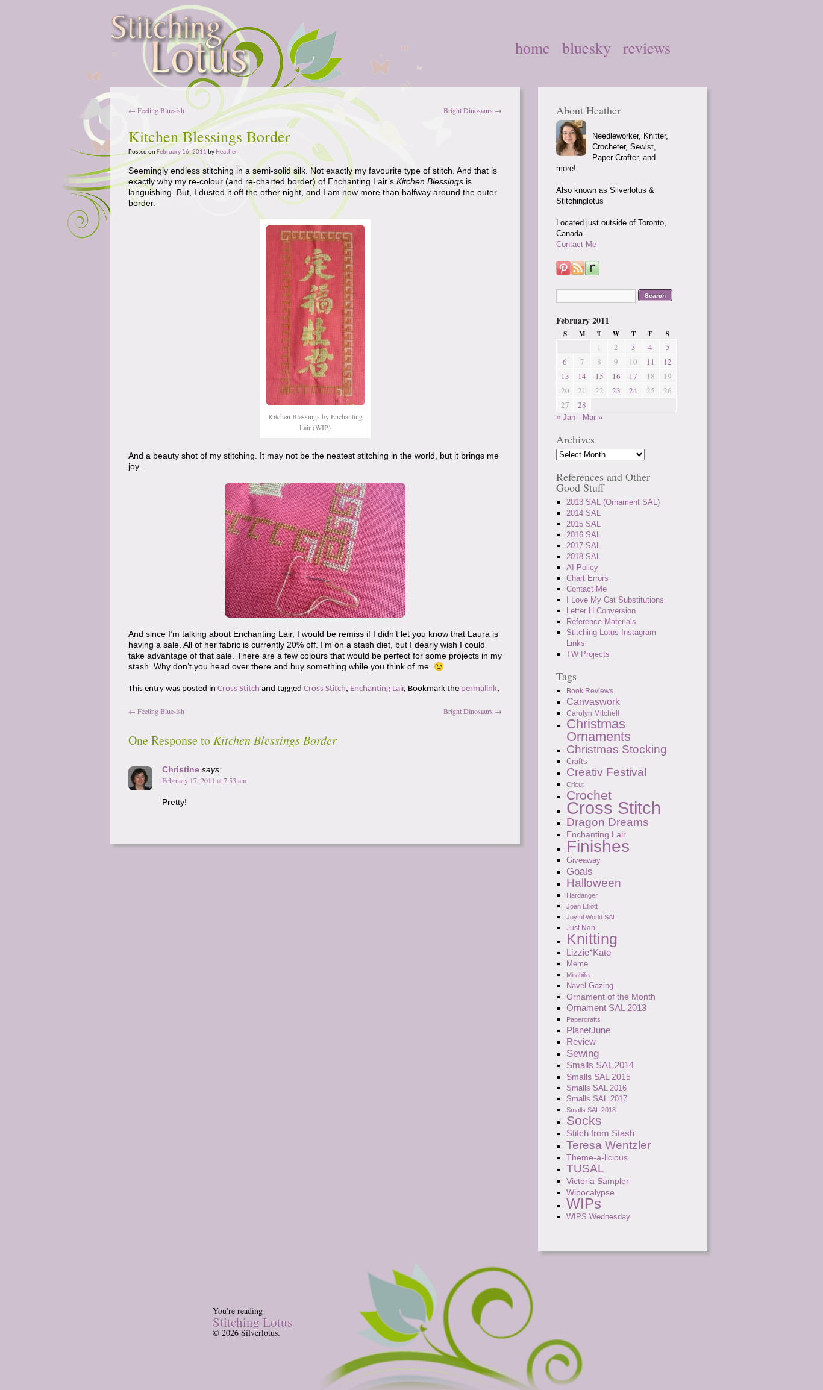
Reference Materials (601, 621)
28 (582, 404)
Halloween (593, 883)
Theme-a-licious (597, 1157)
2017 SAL (583, 545)
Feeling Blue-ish (156, 110)
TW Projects (588, 654)
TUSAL (585, 1168)
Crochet (589, 795)
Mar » (592, 417)
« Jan (565, 417)
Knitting (592, 938)
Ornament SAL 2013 (606, 1008)
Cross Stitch (238, 688)
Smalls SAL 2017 (596, 1098)
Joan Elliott (582, 906)
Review (581, 1041)
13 (565, 376)
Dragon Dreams (607, 822)
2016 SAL (583, 534)
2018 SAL (583, 556)
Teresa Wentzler (608, 1144)
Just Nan (580, 928)
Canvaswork (593, 702)
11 (650, 361)
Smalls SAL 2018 (591, 1109)
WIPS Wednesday (598, 1216)
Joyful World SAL (591, 917)
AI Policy (582, 567)
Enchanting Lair (377, 688)
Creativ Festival (606, 772)
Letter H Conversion (601, 610)
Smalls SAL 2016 (596, 1087)
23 (616, 390)
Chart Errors (587, 578)
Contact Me (576, 244)
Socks (584, 1120)
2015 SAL (583, 523)
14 (582, 376)
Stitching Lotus (252, 1321)
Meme (577, 964)
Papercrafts (583, 1019)
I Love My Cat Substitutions (615, 599)
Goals (579, 871)
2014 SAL (583, 513)
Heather (226, 152)
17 (633, 376)
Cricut (575, 784)
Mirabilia (578, 974)
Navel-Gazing (589, 985)
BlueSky (586, 47)
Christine (180, 769)
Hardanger (582, 895)
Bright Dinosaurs (472, 110)
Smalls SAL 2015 (598, 1077)
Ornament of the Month (611, 996)
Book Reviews (589, 691)
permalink (479, 688)
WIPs (583, 1203)
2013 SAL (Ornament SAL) (613, 502)
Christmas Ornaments (598, 730)
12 (667, 361)
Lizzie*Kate (588, 952)
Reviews (647, 47)
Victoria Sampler (597, 1181)
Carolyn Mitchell (592, 713)
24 (633, 390)
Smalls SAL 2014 (600, 1065)
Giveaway (583, 860)
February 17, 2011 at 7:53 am (204, 780)
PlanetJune (588, 1030)
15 (599, 376)
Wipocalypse (590, 1192)
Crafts (576, 761)
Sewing (582, 1053)
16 (616, 376)
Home (532, 47)
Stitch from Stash (600, 1133)
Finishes (598, 846)
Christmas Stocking (616, 749)
